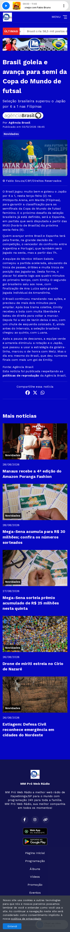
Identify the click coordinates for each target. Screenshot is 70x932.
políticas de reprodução (21, 375)
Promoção (35, 884)
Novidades (11, 134)
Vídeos (35, 876)
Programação (35, 861)
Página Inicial (35, 853)
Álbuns (35, 869)
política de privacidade (26, 918)
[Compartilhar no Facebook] (27, 393)
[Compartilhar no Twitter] (35, 393)
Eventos (35, 892)
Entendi (12, 926)
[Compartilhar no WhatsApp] (42, 393)
